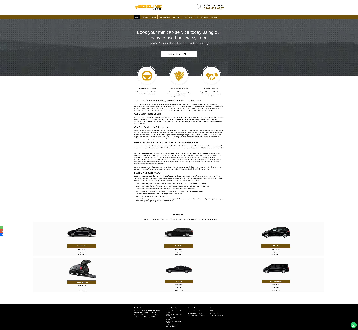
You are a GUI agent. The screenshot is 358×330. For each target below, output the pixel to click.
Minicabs (153, 17)
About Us (145, 17)
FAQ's (212, 311)
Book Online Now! (179, 54)
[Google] (1, 231)
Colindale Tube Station (195, 313)
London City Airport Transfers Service (172, 325)
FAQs (196, 17)
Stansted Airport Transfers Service (174, 322)
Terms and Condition (216, 315)
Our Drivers (176, 17)
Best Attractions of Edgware (196, 315)
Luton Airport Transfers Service (173, 318)
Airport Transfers (164, 17)
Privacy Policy (214, 313)
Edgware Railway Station (195, 311)
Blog (190, 17)
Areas (185, 17)
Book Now (214, 17)
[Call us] (1, 227)
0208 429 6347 (214, 8)
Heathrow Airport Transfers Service (174, 311)
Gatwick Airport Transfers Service (174, 315)
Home (137, 17)
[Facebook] (1, 234)
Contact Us (204, 17)
